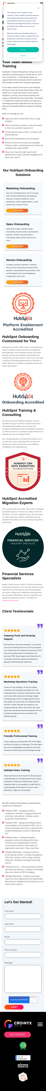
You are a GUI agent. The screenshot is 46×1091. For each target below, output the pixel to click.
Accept (23, 50)
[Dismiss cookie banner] (38, 8)
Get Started (17, 1034)
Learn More (17, 210)
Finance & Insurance (10, 600)
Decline (23, 55)
